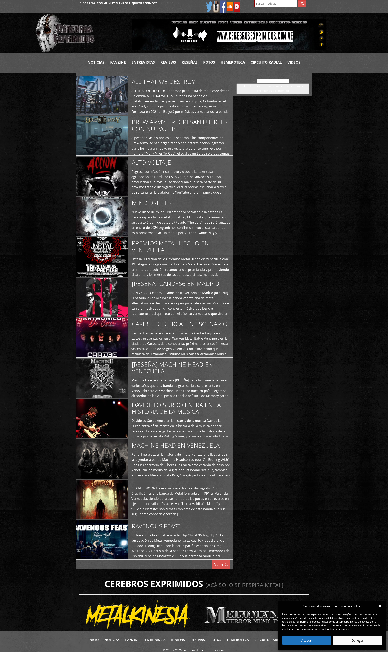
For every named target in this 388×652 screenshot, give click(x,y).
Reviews (168, 62)
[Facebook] (223, 6)
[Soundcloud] (230, 6)
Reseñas (190, 62)
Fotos (209, 62)
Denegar (357, 640)
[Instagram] (216, 6)
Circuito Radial (266, 62)
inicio (94, 640)
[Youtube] (237, 6)
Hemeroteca (233, 62)
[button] (380, 606)
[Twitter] (209, 6)
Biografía (87, 3)
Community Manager (113, 3)
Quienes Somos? (144, 3)
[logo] (80, 33)
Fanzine (118, 62)
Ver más (221, 564)
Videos (293, 62)
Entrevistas (143, 62)
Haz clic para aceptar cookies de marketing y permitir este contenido (273, 88)
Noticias (96, 62)
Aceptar (306, 640)
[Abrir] (229, 34)
